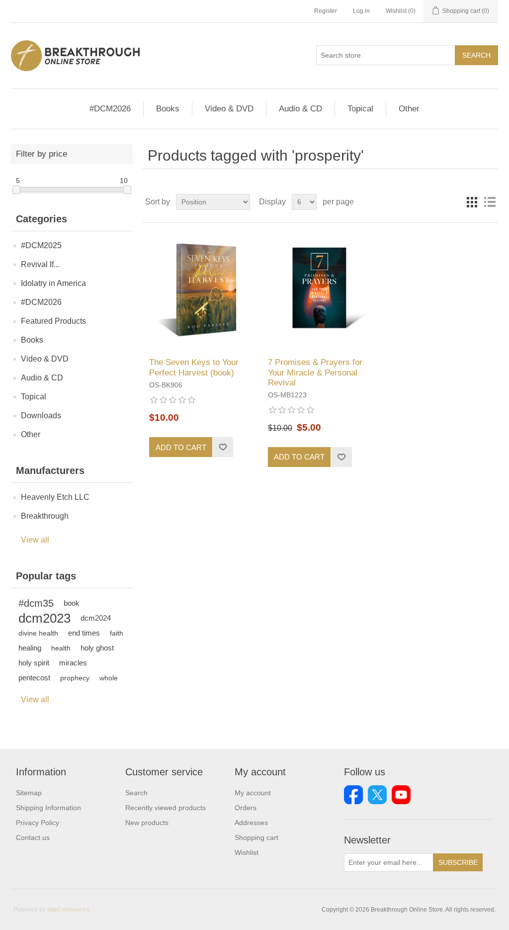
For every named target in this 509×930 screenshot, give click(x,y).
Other (409, 108)
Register (325, 10)
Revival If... (40, 264)
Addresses (251, 823)
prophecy (74, 678)
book (72, 603)
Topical (360, 108)
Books (167, 108)
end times (84, 633)
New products (147, 823)
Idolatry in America (53, 283)
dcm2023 (44, 618)
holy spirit (33, 662)
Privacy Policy (37, 823)
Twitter (377, 794)
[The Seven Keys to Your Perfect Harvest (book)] (201, 290)
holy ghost (97, 648)
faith (116, 633)
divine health (38, 633)
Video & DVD (229, 108)
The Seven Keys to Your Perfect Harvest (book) (194, 367)
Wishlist (246, 852)
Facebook (353, 794)
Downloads (41, 415)
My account (253, 793)
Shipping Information (48, 808)
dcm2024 (96, 618)
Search (476, 55)
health (61, 648)
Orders (245, 808)
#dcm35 (36, 603)
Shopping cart (256, 837)
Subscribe (458, 862)
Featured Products (53, 321)
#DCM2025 (41, 245)
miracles (73, 662)
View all (35, 540)
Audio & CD (300, 108)
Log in (361, 10)
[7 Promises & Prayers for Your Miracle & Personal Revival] (320, 290)
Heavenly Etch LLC (55, 497)
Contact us (33, 837)
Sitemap (29, 793)
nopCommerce (68, 909)
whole (108, 678)
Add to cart (181, 447)
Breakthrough (45, 516)
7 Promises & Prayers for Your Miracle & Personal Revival (315, 372)
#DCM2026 (110, 108)
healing (29, 648)
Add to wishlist (222, 447)
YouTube (401, 794)
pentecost (34, 677)
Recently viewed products (165, 808)
